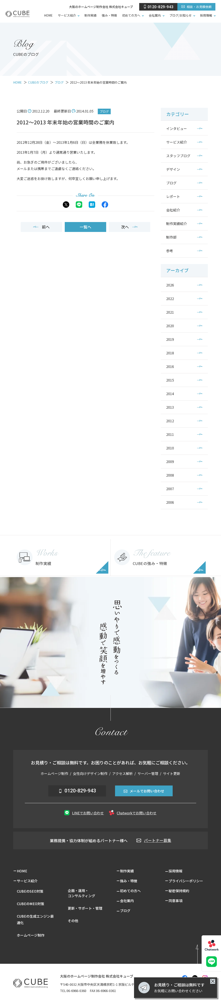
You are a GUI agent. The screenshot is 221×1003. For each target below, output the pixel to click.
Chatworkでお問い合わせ (136, 812)
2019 (170, 339)
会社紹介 (173, 210)
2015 (170, 380)
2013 (170, 407)
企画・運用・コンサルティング (81, 893)
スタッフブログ (178, 155)
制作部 (171, 237)
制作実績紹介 (176, 223)
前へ (46, 227)
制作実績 (90, 15)
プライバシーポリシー (186, 880)
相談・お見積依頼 (199, 7)
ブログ (104, 111)
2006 (170, 502)
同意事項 (175, 900)
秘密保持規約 (179, 890)
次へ (125, 227)
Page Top (203, 953)
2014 (170, 393)
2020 (170, 325)
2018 (170, 352)
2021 (170, 312)
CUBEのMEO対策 (30, 903)
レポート (173, 196)
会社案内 (155, 15)
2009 (170, 461)
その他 (73, 920)
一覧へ (85, 227)
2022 (170, 298)
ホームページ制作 (30, 935)
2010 (170, 448)
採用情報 (206, 15)
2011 (170, 434)
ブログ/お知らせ (180, 15)
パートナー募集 (157, 840)
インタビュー (176, 128)
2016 (170, 366)
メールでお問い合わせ (147, 790)
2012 (170, 420)
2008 (170, 475)
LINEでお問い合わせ (88, 812)
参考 (169, 250)
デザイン (173, 169)
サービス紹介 (67, 15)
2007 (170, 488)
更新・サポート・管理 (85, 908)
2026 (170, 285)
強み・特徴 (109, 15)
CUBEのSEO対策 (30, 891)
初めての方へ (131, 15)
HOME (48, 15)
